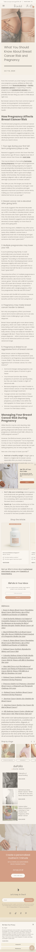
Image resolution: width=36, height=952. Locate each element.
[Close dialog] (35, 464)
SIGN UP (27, 482)
